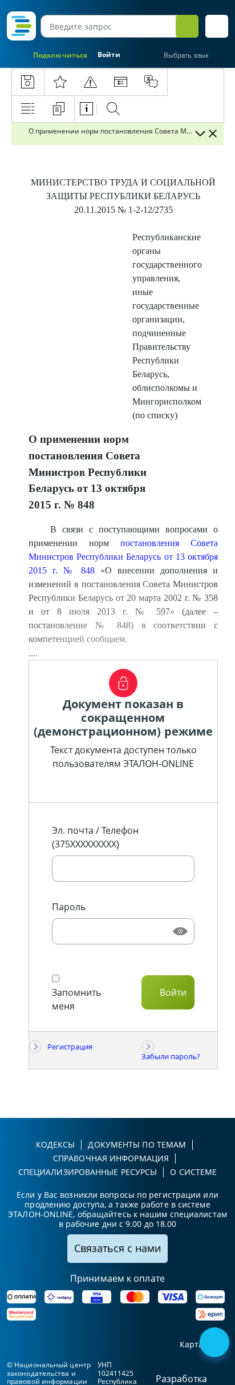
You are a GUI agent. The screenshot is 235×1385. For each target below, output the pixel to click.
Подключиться (60, 55)
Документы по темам (137, 1144)
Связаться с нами (117, 1248)
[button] (216, 26)
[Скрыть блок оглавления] (213, 133)
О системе (193, 1171)
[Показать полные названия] (200, 133)
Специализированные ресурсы (87, 1171)
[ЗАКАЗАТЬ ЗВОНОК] (215, 1343)
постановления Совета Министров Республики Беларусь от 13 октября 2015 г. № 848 (123, 556)
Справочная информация (111, 1158)
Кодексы (55, 1144)
